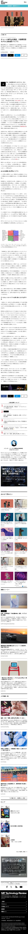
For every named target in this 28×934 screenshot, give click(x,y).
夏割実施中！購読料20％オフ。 (14, 5)
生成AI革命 (5, 386)
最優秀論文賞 (23, 126)
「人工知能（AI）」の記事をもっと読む (17, 798)
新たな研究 (18, 100)
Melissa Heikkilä (5, 52)
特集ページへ (21, 484)
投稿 (16, 159)
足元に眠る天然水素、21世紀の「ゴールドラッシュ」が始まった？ (15, 407)
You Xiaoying (4, 761)
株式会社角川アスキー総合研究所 (14, 920)
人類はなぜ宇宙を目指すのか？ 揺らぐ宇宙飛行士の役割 (15, 421)
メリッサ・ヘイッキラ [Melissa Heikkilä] (13, 448)
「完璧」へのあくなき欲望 (15, 840)
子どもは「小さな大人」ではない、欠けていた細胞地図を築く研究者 (15, 427)
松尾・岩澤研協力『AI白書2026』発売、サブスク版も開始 (15, 414)
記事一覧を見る (20, 388)
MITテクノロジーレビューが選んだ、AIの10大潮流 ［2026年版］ (13, 471)
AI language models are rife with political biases (8, 37)
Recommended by (19, 586)
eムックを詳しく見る (21, 851)
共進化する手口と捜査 (15, 811)
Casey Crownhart (5, 656)
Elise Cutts (3, 690)
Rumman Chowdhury (5, 726)
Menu (25, 2)
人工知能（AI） (4, 34)
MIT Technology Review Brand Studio (8, 623)
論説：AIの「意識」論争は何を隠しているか (14, 433)
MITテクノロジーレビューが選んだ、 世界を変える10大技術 (14, 860)
